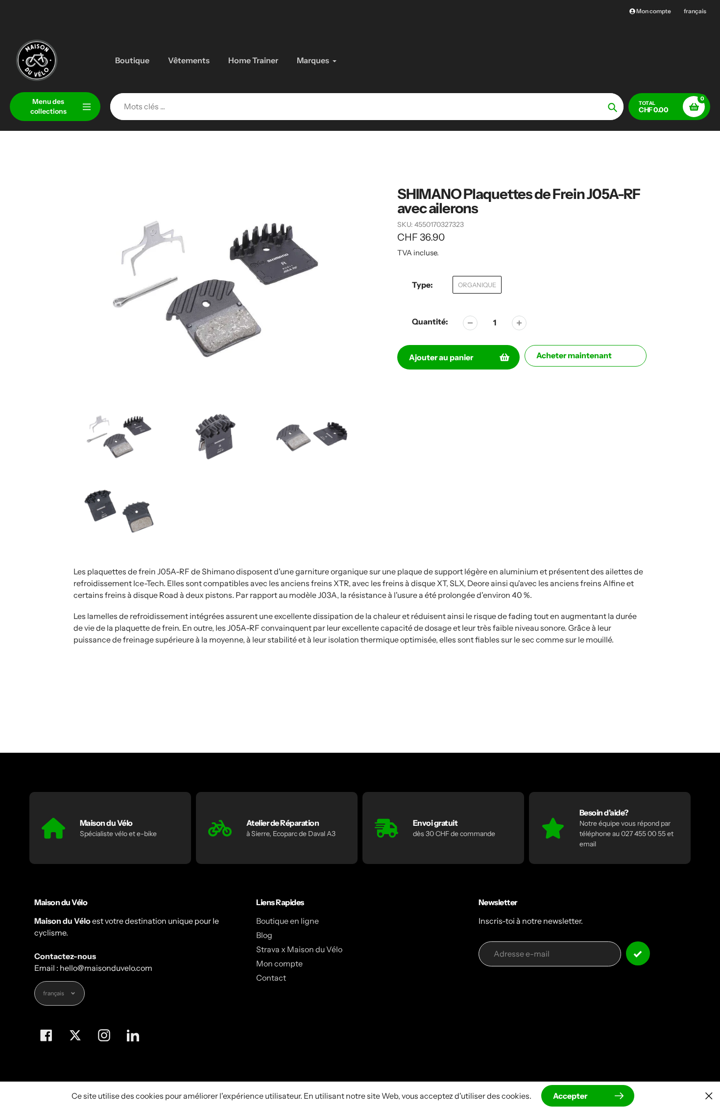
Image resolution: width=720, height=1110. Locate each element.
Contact (271, 978)
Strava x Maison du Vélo (299, 949)
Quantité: (430, 321)
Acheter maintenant (574, 355)
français (695, 11)
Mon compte (279, 963)
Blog (264, 935)
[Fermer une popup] (709, 1095)
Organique (477, 285)
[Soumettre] (638, 953)
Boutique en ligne (287, 921)
